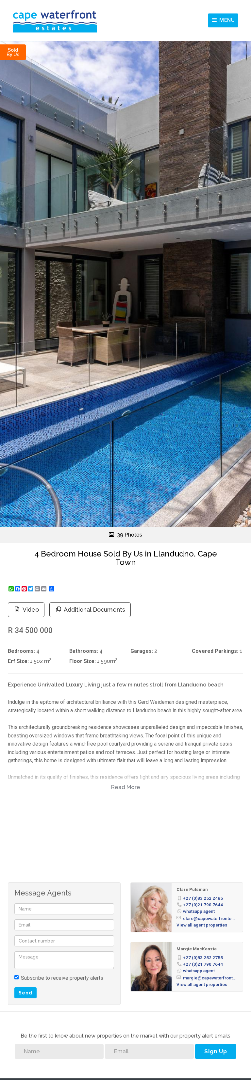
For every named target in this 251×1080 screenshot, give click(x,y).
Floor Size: (82, 661)
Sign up (215, 1051)
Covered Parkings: (215, 651)
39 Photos (129, 535)
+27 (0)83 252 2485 (203, 898)
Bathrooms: (83, 651)
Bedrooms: (21, 651)
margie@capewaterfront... (210, 977)
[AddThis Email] (44, 588)
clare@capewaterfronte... (209, 918)
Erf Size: (18, 661)
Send (25, 992)
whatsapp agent (199, 911)
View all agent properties (201, 924)
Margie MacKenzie (196, 948)
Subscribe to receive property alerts (62, 978)
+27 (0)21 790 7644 (203, 904)
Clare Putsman (192, 889)
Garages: (141, 651)
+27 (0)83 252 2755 (203, 957)
